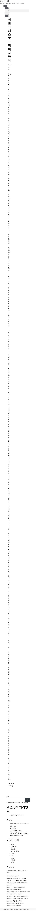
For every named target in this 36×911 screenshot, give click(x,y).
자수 (12, 862)
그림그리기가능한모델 (11, 882)
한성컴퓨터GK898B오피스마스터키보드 (15, 903)
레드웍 (18, 882)
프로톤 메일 (13, 827)
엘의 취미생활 (4, 1)
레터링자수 (9, 885)
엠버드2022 (17, 901)
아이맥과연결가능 (24, 896)
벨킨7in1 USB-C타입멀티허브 (13, 891)
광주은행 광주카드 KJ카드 (16, 835)
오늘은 (9, 14)
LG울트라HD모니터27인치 (12, 878)
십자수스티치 (17, 896)
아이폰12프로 (20, 898)
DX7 (8, 876)
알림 (12, 844)
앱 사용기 (14, 847)
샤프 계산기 (13, 828)
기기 (12, 855)
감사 (21, 880)
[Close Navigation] (6, 16)
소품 (12, 858)
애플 (12, 853)
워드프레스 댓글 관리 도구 (20, 870)
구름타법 (24, 880)
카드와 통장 (15, 851)
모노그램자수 (9, 889)
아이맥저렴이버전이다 (11, 898)
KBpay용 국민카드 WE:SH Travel (18, 832)
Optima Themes (23, 909)
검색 (8, 796)
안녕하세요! (10, 870)
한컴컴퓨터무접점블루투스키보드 (14, 905)
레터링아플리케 (24, 882)
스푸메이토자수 (10, 896)
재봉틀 (13, 860)
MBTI (20, 878)
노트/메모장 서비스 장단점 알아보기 (19, 833)
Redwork (24, 878)
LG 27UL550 (16, 876)
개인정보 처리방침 (17, 815)
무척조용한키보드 (17, 889)
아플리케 (26, 898)
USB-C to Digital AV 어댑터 (13, 880)
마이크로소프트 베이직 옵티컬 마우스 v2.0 (16, 887)
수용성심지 (20, 893)
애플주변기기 (9, 901)
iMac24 (10, 876)
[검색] (27, 800)
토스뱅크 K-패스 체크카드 (16, 830)
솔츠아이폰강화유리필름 (12, 893)
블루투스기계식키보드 (25, 891)
